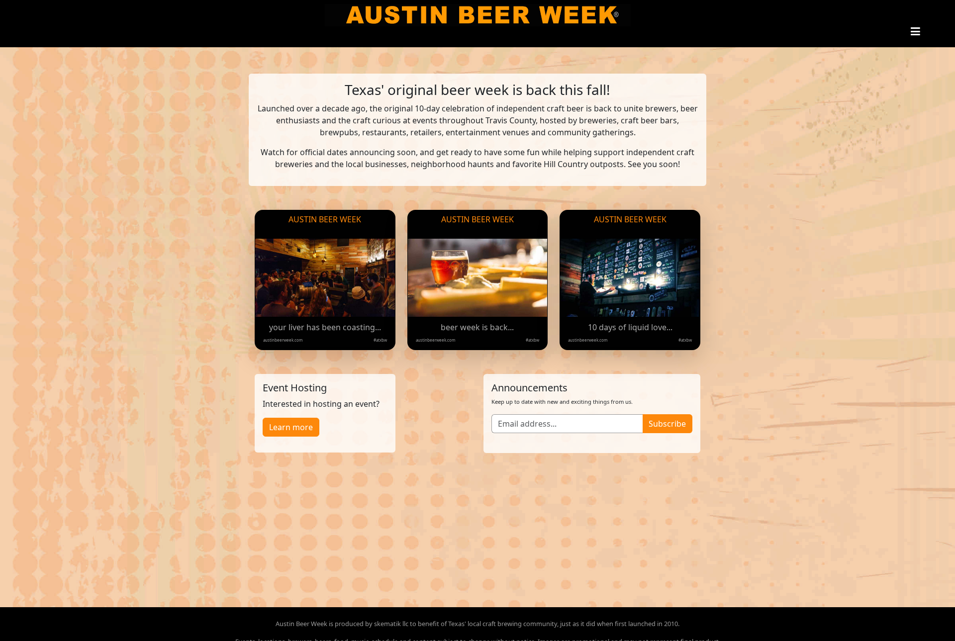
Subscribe (667, 423)
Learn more (291, 427)
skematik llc (391, 623)
